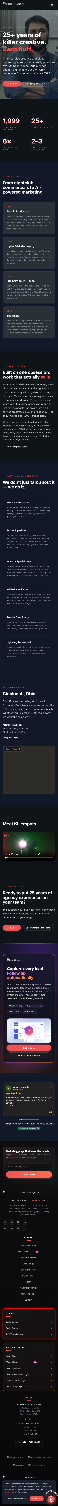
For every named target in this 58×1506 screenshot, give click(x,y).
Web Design (28, 1264)
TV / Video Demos (14, 1334)
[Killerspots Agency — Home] (17, 5)
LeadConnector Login (15, 1380)
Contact (28, 1300)
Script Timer (11, 1356)
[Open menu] (52, 5)
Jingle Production (28, 1246)
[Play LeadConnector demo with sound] (29, 1030)
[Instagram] (18, 1222)
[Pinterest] (18, 1228)
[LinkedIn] (24, 1222)
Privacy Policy (11, 1492)
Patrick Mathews (21, 1087)
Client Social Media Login (17, 1374)
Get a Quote (12, 83)
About (28, 1282)
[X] (11, 1222)
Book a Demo (29, 1048)
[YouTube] (5, 1228)
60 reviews (48, 1123)
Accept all (36, 1498)
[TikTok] (24, 1228)
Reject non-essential (17, 1498)
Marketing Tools (28, 1294)
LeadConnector (28, 1270)
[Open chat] (51, 1499)
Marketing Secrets (28, 1288)
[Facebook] (5, 1222)
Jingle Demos (12, 1322)
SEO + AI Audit (21, 1362)
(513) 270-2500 (11, 737)
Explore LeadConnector (29, 1055)
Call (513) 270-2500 (35, 83)
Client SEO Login (13, 1368)
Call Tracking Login (14, 1386)
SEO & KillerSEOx (28, 1252)
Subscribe (29, 1174)
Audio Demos (12, 1328)
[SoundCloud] (11, 1228)
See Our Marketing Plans (38, 927)
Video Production (28, 1258)
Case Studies (28, 1276)
